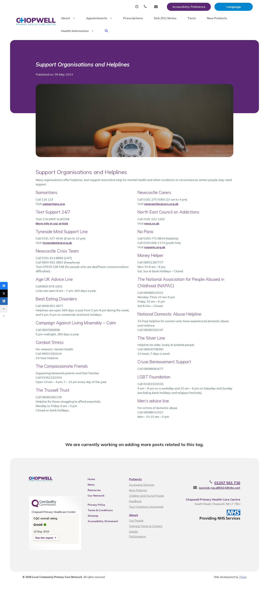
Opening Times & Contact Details (145, 526)
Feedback (135, 501)
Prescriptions (133, 18)
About (65, 18)
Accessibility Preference (188, 7)
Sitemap (93, 515)
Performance (137, 536)
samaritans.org (53, 204)
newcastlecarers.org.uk (161, 204)
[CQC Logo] (44, 506)
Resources (94, 490)
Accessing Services (141, 484)
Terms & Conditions (100, 510)
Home (91, 479)
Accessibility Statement (103, 521)
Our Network (96, 495)
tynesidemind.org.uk (57, 243)
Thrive (242, 576)
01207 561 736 (227, 482)
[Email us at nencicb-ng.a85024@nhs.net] (157, 7)
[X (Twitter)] (4, 293)
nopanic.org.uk (154, 247)
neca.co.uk (151, 223)
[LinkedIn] (4, 301)
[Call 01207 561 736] (146, 7)
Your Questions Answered (146, 506)
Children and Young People (146, 495)
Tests (191, 18)
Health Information (75, 31)
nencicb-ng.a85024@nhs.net (219, 488)
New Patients (217, 18)
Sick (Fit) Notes (165, 18)
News (91, 484)
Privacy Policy (96, 504)
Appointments (96, 18)
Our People (136, 520)
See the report (44, 537)
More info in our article (52, 223)
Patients (135, 479)
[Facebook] (4, 286)
